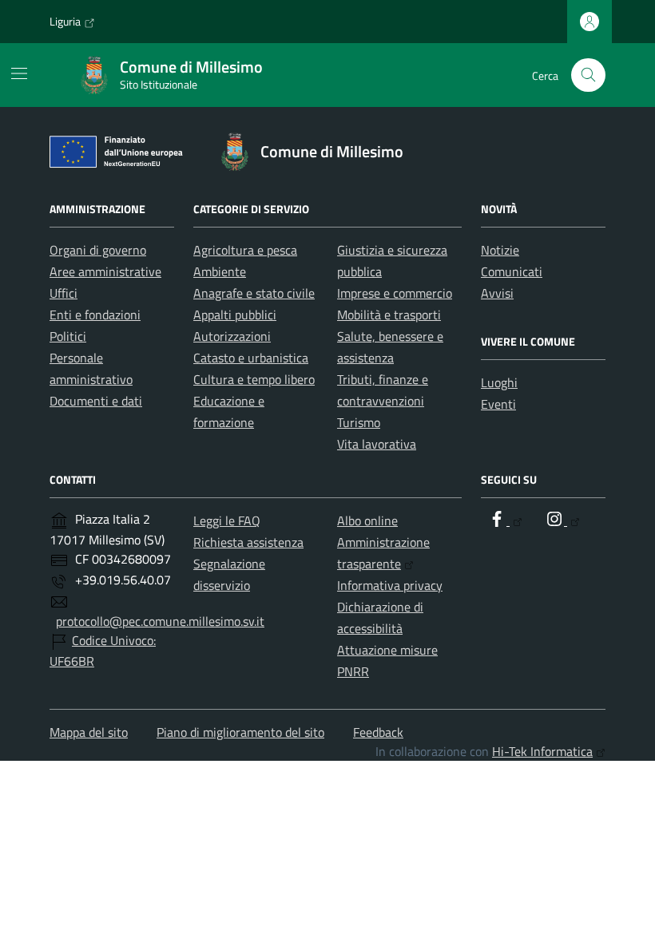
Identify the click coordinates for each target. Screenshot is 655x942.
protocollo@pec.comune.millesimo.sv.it (160, 621)
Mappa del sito (89, 732)
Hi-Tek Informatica (542, 751)
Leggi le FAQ (226, 520)
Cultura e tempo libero (254, 379)
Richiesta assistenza (248, 542)
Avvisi (497, 293)
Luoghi (499, 382)
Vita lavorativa (376, 443)
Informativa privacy (390, 585)
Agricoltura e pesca (245, 249)
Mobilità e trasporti (389, 314)
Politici (68, 336)
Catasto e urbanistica (250, 357)
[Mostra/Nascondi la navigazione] (19, 73)
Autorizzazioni (232, 336)
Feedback (378, 732)
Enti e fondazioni (95, 314)
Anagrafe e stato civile (254, 293)
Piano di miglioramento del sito (240, 732)
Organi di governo (98, 249)
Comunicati (511, 271)
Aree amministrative (105, 271)
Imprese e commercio (394, 293)
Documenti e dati (96, 400)
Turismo (358, 422)
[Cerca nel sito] (588, 75)
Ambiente (219, 271)
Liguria (65, 21)
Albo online (367, 520)
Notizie (500, 249)
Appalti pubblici (234, 314)
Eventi (498, 404)
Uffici (63, 293)
